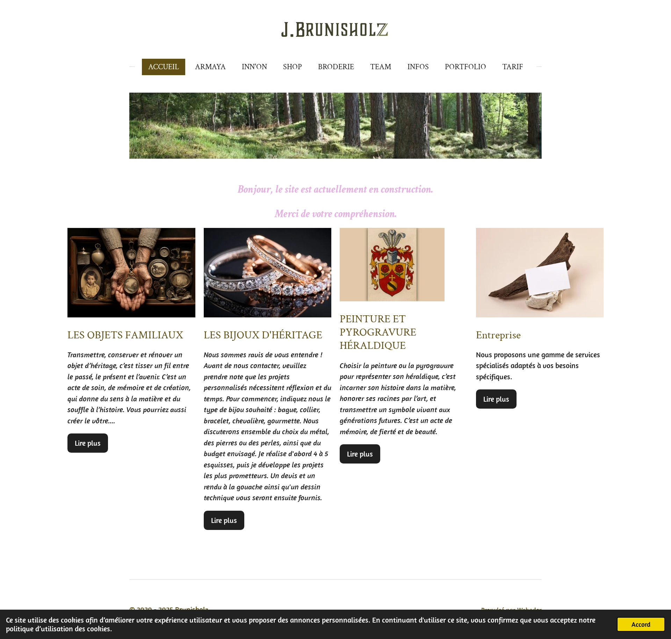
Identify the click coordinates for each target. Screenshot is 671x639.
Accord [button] (641, 624)
